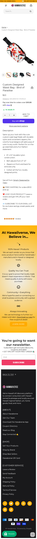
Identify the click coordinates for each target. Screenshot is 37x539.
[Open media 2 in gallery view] (15, 74)
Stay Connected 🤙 (10, 434)
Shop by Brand (9, 450)
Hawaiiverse (11, 529)
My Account (8, 478)
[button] (18, 11)
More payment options (18, 126)
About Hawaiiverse (10, 414)
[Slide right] (33, 75)
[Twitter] (11, 503)
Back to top (8, 374)
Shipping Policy (9, 482)
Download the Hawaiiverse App (15, 422)
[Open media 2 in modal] (18, 50)
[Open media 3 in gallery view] (21, 74)
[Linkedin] (29, 503)
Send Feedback (9, 474)
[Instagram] (23, 503)
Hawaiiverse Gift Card (11, 458)
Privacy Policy (8, 494)
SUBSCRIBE (18, 362)
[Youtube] (17, 503)
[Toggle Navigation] (6, 5)
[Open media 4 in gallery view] (28, 74)
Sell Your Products (10, 446)
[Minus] (5, 115)
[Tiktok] (11, 509)
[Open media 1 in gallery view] (8, 74)
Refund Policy (8, 486)
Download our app (24, 317)
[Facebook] (5, 503)
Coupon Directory (10, 426)
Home (4, 27)
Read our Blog (9, 430)
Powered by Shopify (24, 529)
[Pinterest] (5, 509)
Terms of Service (9, 490)
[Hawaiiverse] (18, 5)
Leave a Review (9, 469)
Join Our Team (9, 418)
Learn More (18, 324)
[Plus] (14, 115)
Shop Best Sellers (10, 454)
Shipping (6, 99)
